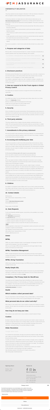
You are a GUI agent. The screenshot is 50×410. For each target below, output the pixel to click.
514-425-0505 (33, 378)
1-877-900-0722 (32, 382)
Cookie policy (19, 408)
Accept (25, 397)
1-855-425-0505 (32, 380)
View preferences (25, 405)
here (25, 274)
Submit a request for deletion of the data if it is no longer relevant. (20, 220)
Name (6, 215)
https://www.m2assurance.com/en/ (12, 20)
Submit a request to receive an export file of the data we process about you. (22, 222)
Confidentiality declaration (27, 408)
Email (6, 217)
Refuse (25, 401)
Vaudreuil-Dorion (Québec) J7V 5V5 (33, 377)
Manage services (5, 394)
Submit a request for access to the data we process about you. (20, 219)
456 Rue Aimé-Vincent (30, 375)
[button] (48, 385)
